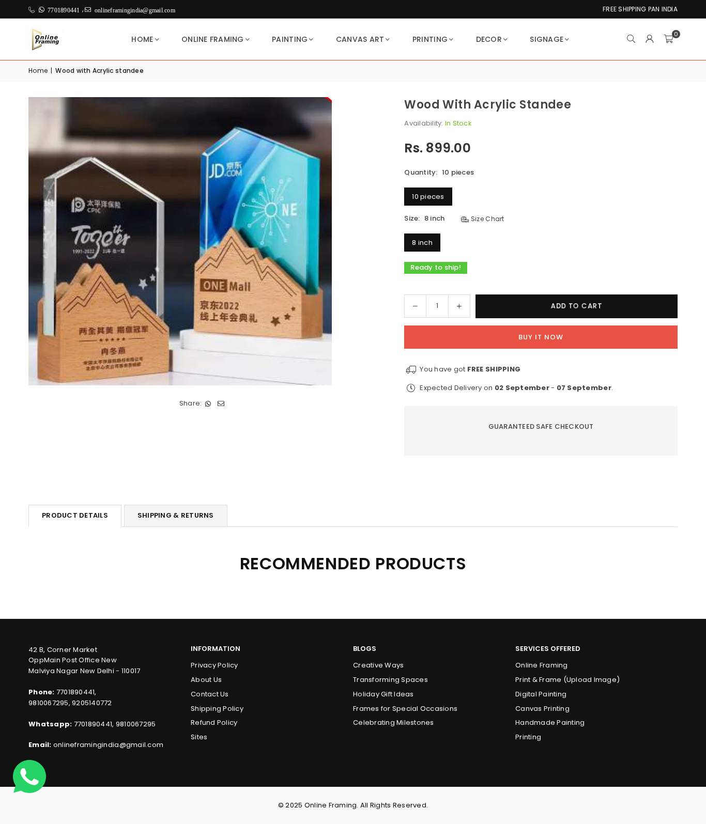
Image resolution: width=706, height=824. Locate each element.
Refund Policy (214, 722)
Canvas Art (360, 39)
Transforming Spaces (390, 680)
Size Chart (486, 218)
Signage (546, 39)
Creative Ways (378, 665)
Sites (199, 737)
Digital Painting (540, 694)
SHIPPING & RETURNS (175, 515)
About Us (206, 680)
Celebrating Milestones (393, 722)
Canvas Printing (542, 708)
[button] (668, 39)
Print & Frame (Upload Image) (567, 680)
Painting (290, 39)
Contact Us (210, 694)
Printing (430, 39)
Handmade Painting (550, 722)
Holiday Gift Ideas (383, 694)
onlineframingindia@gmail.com (108, 745)
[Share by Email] (221, 404)
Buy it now (540, 337)
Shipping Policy (217, 708)
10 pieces (428, 196)
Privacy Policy (214, 665)
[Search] (631, 39)
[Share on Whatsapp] (208, 404)
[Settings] (649, 39)
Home (142, 39)
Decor (489, 39)
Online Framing (212, 39)
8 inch (422, 242)
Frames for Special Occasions (405, 708)
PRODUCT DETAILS (75, 515)
